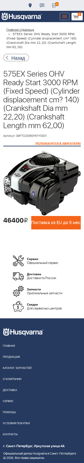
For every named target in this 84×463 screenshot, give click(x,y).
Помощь (9, 412)
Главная (9, 346)
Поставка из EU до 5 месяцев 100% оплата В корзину (56, 222)
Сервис (8, 401)
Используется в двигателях (58, 143)
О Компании (12, 379)
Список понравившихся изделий (54, 5)
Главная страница (20, 30)
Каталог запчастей (17, 368)
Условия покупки (16, 423)
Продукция (11, 357)
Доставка (30, 5)
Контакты (42, 5)
